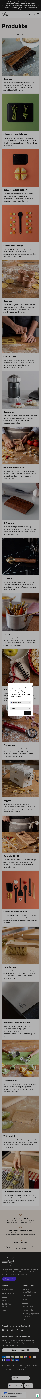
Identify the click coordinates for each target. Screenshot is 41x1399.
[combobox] (16, 703)
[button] (31, 685)
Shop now (27, 713)
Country (12, 700)
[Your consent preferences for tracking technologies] (37, 1395)
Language (12, 706)
